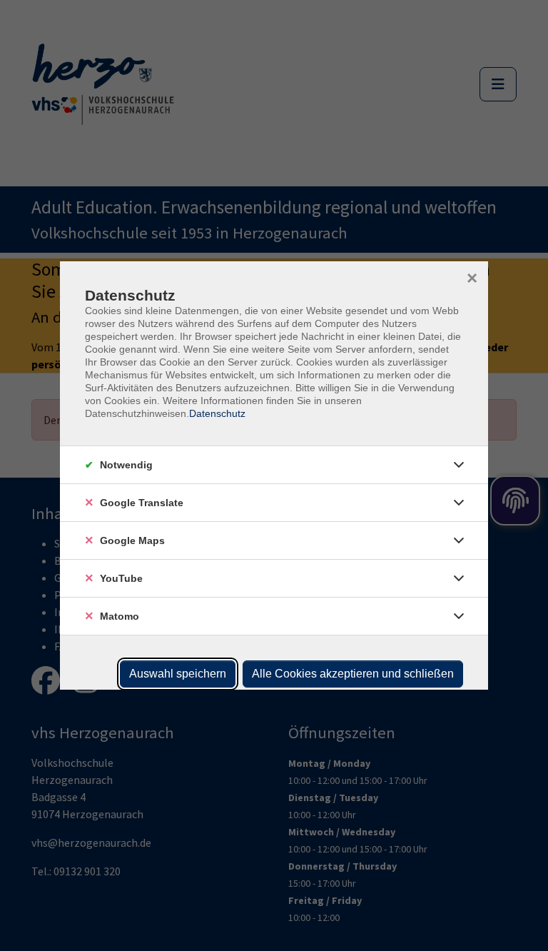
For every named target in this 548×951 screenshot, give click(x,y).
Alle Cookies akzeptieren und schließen (353, 674)
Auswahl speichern (177, 674)
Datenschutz (217, 413)
